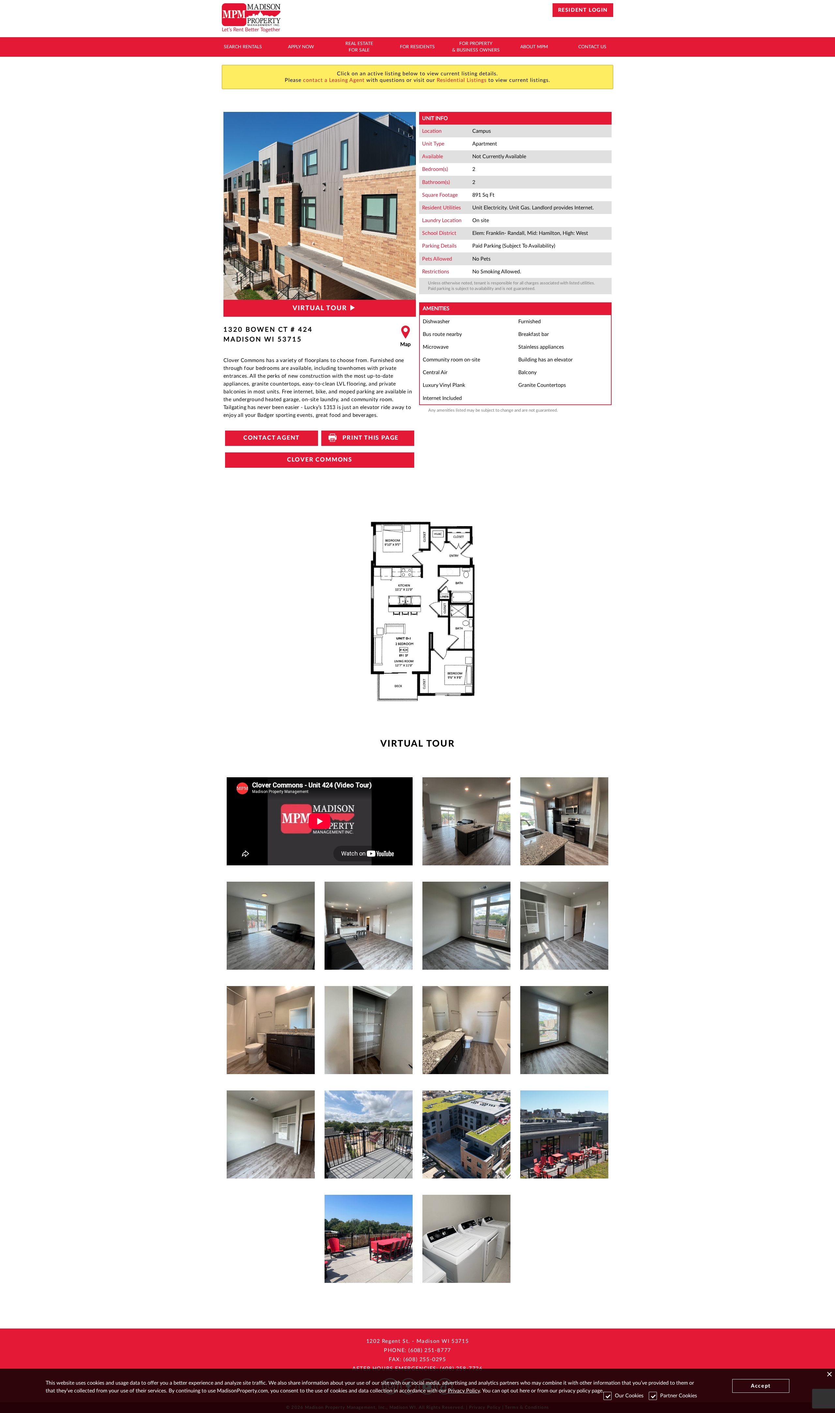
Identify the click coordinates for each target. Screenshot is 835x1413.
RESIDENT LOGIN (583, 10)
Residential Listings (462, 80)
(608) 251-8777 (429, 1350)
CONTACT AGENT (271, 438)
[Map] (405, 336)
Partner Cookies (678, 1395)
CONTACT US (592, 47)
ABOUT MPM (534, 47)
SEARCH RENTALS (243, 47)
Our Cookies (629, 1395)
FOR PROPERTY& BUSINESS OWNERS (476, 47)
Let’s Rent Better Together (251, 29)
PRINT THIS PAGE (368, 438)
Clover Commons (319, 460)
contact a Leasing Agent (334, 80)
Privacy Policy (464, 1390)
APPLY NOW (301, 47)
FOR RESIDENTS (417, 47)
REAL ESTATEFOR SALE (359, 47)
